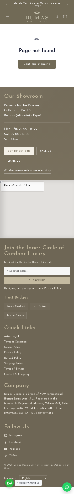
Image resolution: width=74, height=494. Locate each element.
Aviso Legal (11, 336)
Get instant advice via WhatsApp (30, 170)
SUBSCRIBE (37, 280)
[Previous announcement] (6, 4)
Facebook (15, 442)
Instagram (15, 435)
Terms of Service (14, 369)
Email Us (14, 161)
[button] (7, 16)
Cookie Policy (12, 347)
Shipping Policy (13, 363)
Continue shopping (37, 64)
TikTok (13, 455)
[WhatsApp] (67, 487)
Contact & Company (16, 374)
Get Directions (19, 151)
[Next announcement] (67, 4)
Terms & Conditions (16, 342)
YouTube (14, 449)
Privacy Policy (12, 352)
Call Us (45, 151)
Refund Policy (12, 358)
